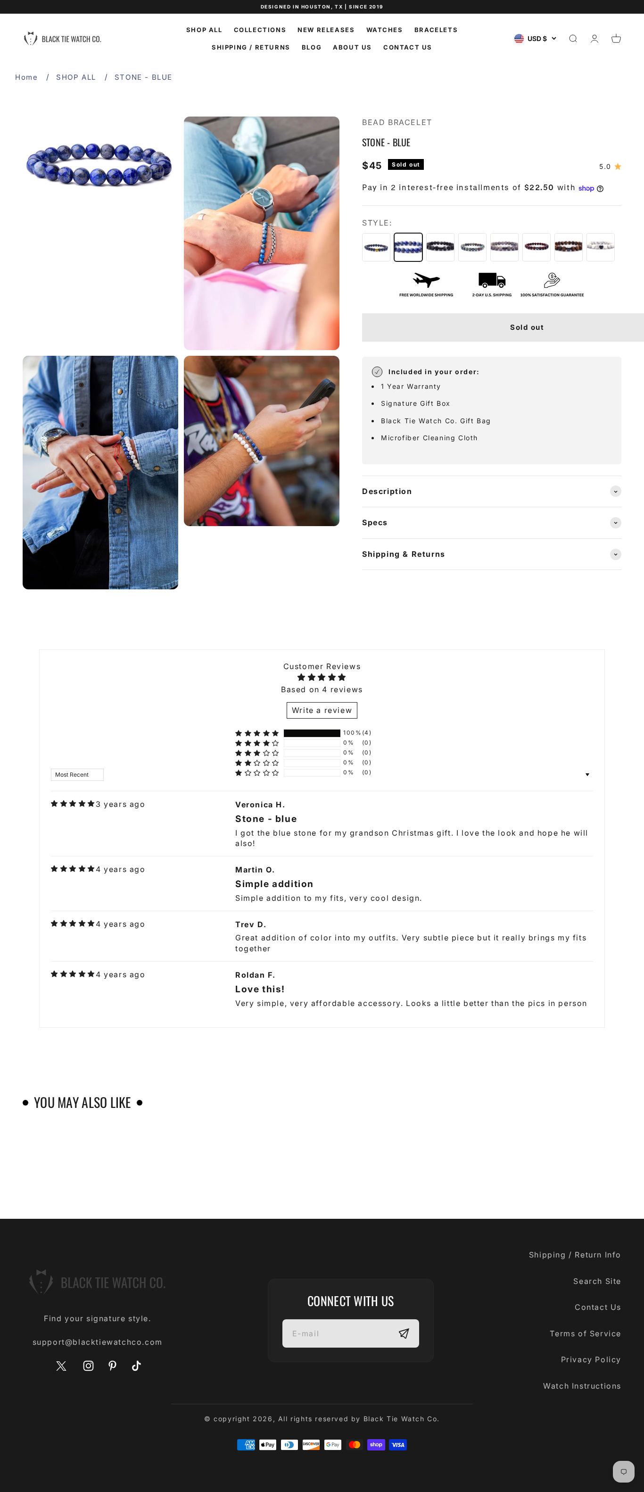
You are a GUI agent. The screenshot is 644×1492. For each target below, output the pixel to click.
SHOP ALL (204, 30)
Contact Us (598, 1307)
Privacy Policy (591, 1359)
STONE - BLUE (144, 77)
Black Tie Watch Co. (401, 1419)
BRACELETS (436, 30)
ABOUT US (352, 47)
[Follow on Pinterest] (112, 1365)
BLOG (312, 47)
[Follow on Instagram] (88, 1365)
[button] (257, 733)
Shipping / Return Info (575, 1254)
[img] (73, 803)
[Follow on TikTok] (136, 1365)
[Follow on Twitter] (61, 1368)
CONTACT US (407, 47)
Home (26, 77)
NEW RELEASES (326, 30)
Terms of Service (585, 1333)
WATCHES (384, 30)
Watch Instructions (582, 1386)
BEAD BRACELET (397, 122)
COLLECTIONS (260, 30)
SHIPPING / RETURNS (251, 47)
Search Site (597, 1281)
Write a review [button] (322, 710)
